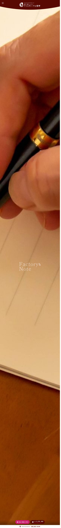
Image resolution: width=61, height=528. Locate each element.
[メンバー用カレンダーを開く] (37, 522)
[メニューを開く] (3, 3)
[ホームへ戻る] (30, 4)
